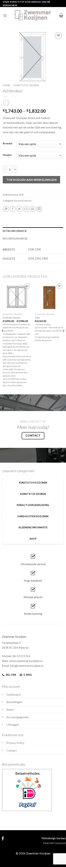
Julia (37, 317)
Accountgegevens (17, 717)
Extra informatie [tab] (15, 230)
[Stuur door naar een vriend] (26, 209)
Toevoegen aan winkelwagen (31, 179)
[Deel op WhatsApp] (6, 209)
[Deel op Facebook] (13, 209)
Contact (11, 750)
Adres (10, 709)
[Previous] (2, 338)
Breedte (7, 143)
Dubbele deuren (11, 317)
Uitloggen (12, 724)
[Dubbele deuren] (17, 296)
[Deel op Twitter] (19, 209)
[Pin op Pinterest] (33, 209)
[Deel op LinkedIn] (39, 209)
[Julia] (49, 296)
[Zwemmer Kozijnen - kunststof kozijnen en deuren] (33, 15)
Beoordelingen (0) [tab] (15, 238)
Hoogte (7, 155)
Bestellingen (14, 702)
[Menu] (5, 15)
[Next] (63, 338)
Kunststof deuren (26, 85)
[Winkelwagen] (61, 15)
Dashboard (13, 694)
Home (6, 85)
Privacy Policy (15, 742)
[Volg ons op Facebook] (3, 839)
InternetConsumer (54, 843)
